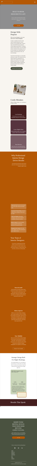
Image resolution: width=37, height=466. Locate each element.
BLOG (12, 457)
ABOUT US (13, 452)
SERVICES (13, 453)
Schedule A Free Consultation (16, 68)
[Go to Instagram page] (19, 448)
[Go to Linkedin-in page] (22, 448)
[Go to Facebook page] (15, 448)
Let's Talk (18, 25)
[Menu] (34, 2)
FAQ (12, 456)
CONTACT (13, 458)
